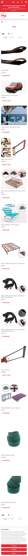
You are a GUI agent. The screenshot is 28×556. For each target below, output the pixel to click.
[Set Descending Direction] (12, 37)
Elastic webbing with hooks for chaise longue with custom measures (13, 296)
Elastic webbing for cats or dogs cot (10, 408)
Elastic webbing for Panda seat (9, 95)
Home (2, 22)
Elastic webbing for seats (7, 455)
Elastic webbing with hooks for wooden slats (13, 263)
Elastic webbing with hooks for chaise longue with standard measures (13, 330)
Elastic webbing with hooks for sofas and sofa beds (13, 191)
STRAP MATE (4, 70)
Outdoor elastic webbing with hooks (10, 127)
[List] (11, 34)
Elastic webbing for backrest (8, 502)
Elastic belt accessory (6, 159)
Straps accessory (5, 370)
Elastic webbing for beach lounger (10, 224)
